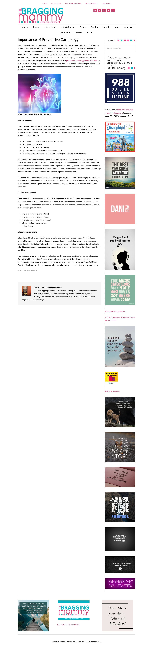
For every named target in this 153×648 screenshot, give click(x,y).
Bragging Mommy (41, 15)
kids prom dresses (112, 391)
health (34, 270)
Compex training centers (115, 311)
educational (25, 270)
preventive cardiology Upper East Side (81, 60)
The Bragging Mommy (75, 642)
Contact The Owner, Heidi (68, 625)
